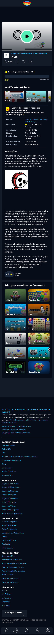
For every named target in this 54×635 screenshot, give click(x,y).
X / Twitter (6, 594)
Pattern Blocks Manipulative (13, 571)
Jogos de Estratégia (10, 483)
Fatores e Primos (9, 540)
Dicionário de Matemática (13, 533)
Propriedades (7, 548)
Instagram (6, 598)
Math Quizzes (7, 575)
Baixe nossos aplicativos (12, 513)
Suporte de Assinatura (11, 460)
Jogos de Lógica (9, 495)
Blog (4, 464)
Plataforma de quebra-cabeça (33, 54)
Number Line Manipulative (12, 567)
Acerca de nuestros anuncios (14, 429)
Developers (6, 468)
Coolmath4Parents (10, 582)
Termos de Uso (24, 426)
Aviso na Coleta (8, 426)
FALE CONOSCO (9, 471)
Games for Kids (8, 445)
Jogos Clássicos (9, 502)
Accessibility (7, 475)
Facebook (6, 602)
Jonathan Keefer (20, 110)
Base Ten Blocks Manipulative (14, 563)
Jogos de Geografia (10, 510)
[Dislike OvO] (17, 61)
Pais (3, 453)
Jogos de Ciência (9, 506)
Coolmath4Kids (8, 556)
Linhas (4, 537)
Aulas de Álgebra (9, 525)
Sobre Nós (6, 449)
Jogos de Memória (10, 498)
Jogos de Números (10, 491)
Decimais (6, 544)
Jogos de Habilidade (10, 487)
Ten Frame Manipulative (12, 560)
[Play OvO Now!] (27, 36)
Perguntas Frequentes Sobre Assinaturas (19, 456)
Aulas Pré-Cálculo (9, 529)
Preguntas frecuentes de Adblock (16, 433)
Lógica (14, 54)
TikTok (5, 590)
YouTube (5, 605)
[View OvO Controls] (31, 62)
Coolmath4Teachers (11, 578)
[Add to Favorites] (24, 61)
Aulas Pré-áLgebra (9, 521)
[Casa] (27, 3)
